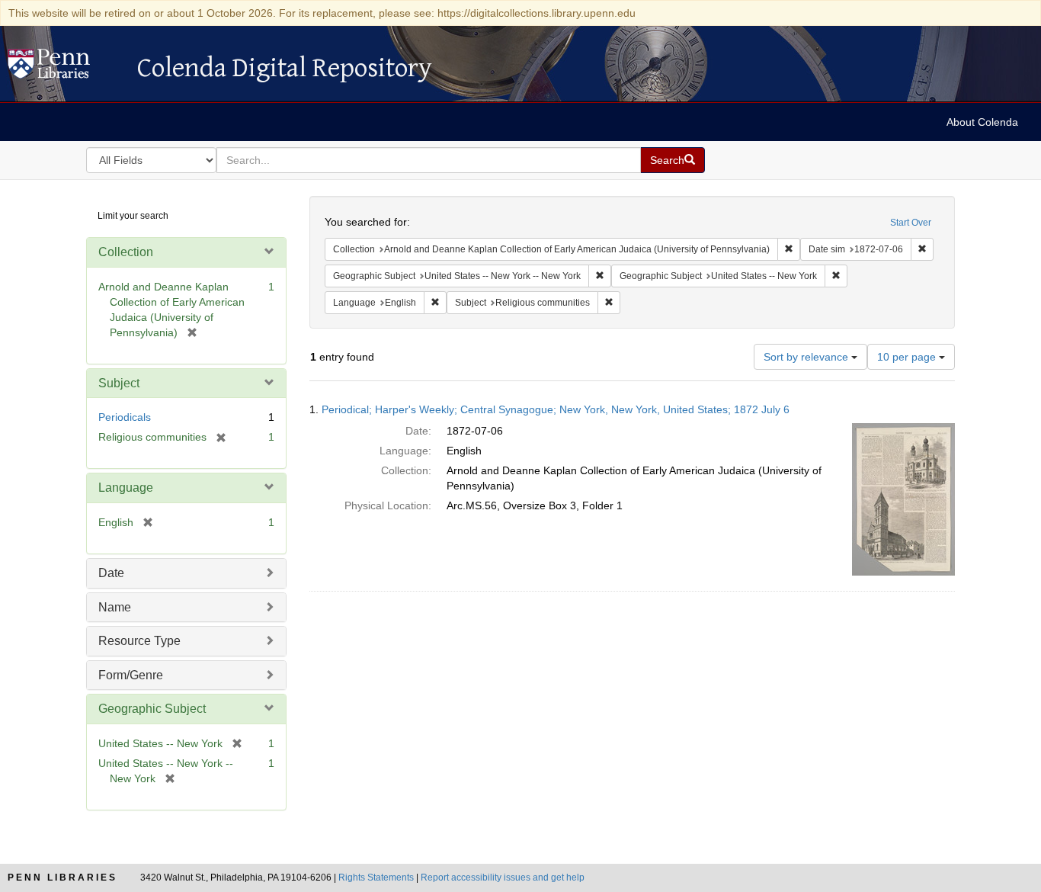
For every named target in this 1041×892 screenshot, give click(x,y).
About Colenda (982, 122)
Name (114, 607)
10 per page (908, 357)
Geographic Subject (152, 708)
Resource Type (139, 640)
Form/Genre (130, 675)
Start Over (910, 222)
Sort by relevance (807, 357)
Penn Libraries (62, 877)
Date (111, 572)
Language (125, 487)
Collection (125, 251)
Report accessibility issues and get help (503, 877)
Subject (118, 383)
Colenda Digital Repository (65, 68)
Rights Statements (376, 877)
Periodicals (124, 417)
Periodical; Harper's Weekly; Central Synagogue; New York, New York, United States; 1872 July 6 (556, 409)
